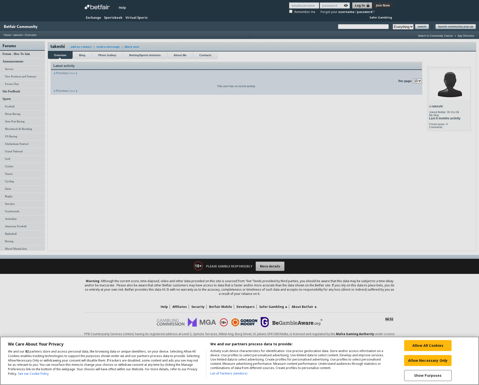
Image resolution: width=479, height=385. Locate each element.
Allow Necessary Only (428, 360)
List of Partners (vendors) (228, 373)
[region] (239, 361)
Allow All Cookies (427, 345)
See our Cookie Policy (33, 374)
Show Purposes (428, 375)
